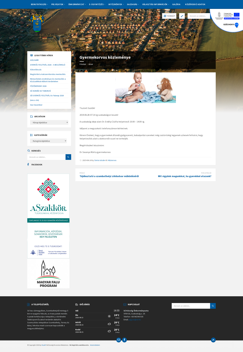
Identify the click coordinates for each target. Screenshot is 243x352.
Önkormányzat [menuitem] (76, 4)
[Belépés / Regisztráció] (182, 16)
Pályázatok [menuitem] (57, 4)
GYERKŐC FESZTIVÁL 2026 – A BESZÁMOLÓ (47, 64)
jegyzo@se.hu (135, 319)
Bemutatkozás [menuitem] (38, 4)
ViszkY (44, 345)
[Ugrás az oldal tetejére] (213, 340)
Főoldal (83, 64)
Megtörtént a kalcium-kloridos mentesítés (48, 74)
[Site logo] (37, 22)
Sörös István (99, 160)
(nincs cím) (34, 100)
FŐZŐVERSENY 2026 (38, 86)
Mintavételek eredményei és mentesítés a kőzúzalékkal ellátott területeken (48, 80)
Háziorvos (112, 160)
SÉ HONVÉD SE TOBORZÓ (40, 91)
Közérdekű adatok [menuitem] (195, 4)
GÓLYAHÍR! (34, 60)
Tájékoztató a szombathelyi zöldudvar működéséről (109, 176)
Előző (82, 173)
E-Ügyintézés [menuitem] (96, 4)
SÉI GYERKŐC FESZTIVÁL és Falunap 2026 (47, 95)
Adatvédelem (95, 345)
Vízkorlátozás (35, 69)
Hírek (91, 64)
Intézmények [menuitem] (115, 4)
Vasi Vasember (36, 105)
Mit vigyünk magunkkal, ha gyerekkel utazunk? (184, 176)
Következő (206, 173)
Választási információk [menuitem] (154, 4)
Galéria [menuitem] (176, 4)
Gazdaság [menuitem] (132, 4)
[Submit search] (68, 157)
